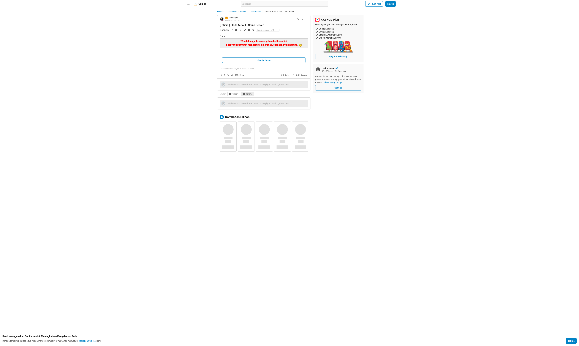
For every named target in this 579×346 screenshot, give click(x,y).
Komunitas (232, 12)
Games (243, 12)
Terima (571, 341)
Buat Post (376, 4)
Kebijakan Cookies (87, 341)
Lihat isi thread (264, 60)
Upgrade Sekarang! (338, 56)
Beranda (220, 12)
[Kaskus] (195, 4)
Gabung (338, 88)
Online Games (255, 12)
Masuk (390, 4)
